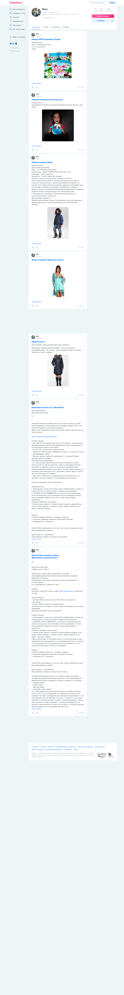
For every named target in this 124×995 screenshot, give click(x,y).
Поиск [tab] (46, 27)
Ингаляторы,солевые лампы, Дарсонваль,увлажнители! (45, 556)
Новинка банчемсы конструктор (47, 99)
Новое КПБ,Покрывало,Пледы (46, 39)
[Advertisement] (103, 58)
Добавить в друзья (103, 16)
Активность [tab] (57, 27)
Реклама (43, 747)
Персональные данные (85, 747)
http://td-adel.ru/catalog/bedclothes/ (44, 436)
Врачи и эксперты (37, 749)
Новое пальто (38, 341)
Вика (37, 34)
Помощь (50, 747)
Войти (112, 3)
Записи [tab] (37, 27)
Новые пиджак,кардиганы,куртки (48, 260)
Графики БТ (68, 749)
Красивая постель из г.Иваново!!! (48, 407)
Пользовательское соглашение (65, 747)
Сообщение (100, 20)
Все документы (100, 747)
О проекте (35, 747)
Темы (76, 749)
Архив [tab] (67, 27)
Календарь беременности (54, 749)
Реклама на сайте (15, 51)
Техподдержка (14, 47)
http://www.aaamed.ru (66, 591)
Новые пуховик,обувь (42, 162)
